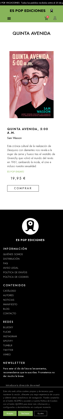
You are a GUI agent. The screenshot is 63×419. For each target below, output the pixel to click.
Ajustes (40, 413)
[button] (9, 18)
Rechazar (25, 413)
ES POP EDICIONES (30, 240)
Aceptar (10, 413)
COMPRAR (23, 188)
